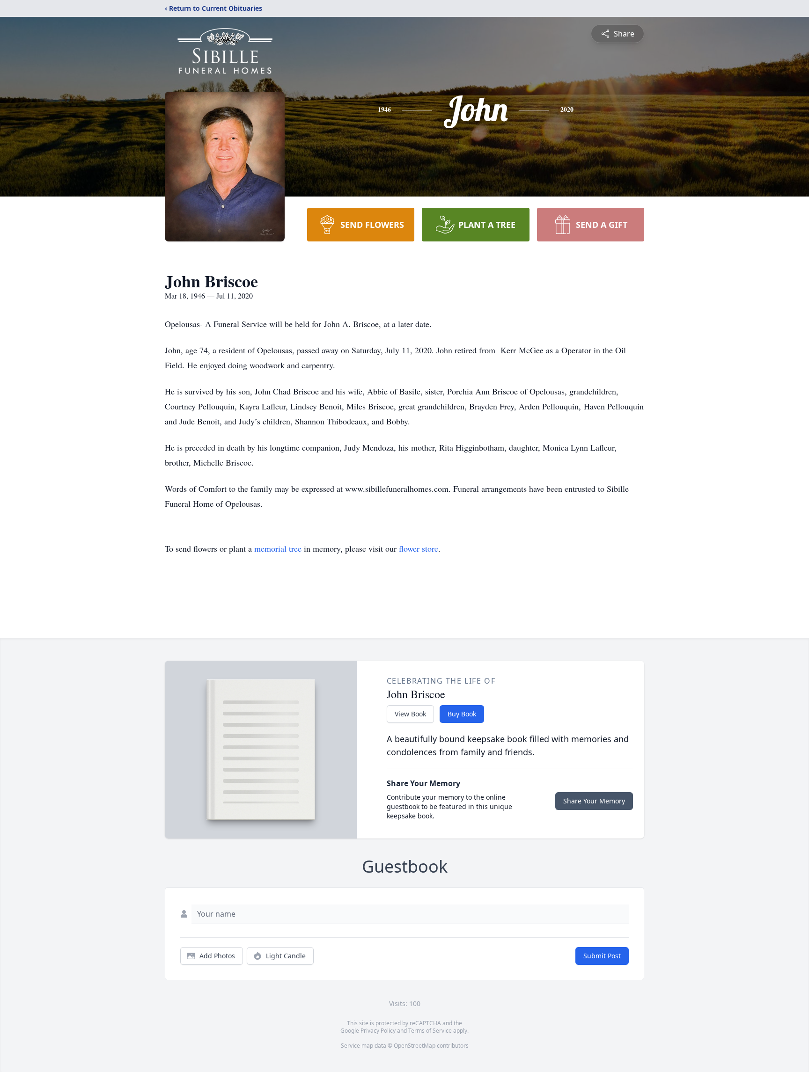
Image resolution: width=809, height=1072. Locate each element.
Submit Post (602, 955)
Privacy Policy (378, 1031)
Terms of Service (430, 1031)
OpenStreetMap (414, 1046)
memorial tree (278, 548)
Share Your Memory (594, 800)
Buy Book (462, 713)
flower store (418, 548)
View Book (410, 713)
